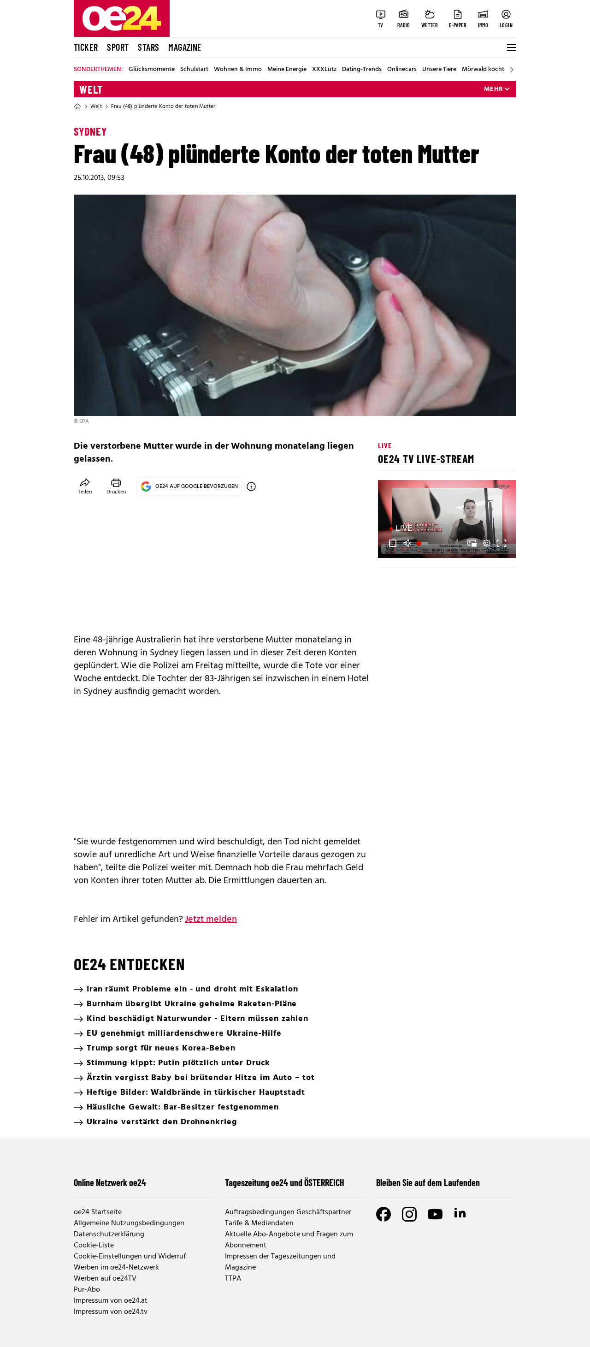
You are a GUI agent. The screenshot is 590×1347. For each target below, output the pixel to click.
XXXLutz (324, 69)
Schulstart (194, 69)
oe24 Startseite (98, 1212)
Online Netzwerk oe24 (110, 1182)
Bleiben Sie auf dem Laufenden (428, 1182)
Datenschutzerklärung (109, 1234)
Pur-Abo (87, 1290)
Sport (118, 47)
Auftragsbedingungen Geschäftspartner (288, 1212)
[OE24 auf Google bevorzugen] (251, 486)
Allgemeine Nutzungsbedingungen (129, 1223)
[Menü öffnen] (511, 47)
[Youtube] (435, 1214)
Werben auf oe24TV (105, 1279)
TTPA (233, 1279)
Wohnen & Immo (238, 69)
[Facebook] (383, 1214)
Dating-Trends (362, 69)
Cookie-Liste (94, 1246)
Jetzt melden (211, 919)
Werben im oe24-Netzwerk (116, 1268)
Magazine (184, 47)
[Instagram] (409, 1214)
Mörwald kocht (483, 69)
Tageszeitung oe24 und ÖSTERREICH (284, 1182)
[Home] (77, 106)
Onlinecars (402, 69)
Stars (148, 47)
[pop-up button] (486, 543)
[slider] (423, 543)
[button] (392, 543)
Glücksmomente (152, 69)
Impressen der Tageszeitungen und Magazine (280, 1262)
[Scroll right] (511, 69)
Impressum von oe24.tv (111, 1312)
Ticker (86, 47)
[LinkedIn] (461, 1214)
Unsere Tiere (439, 69)
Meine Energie (287, 69)
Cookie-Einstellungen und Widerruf (130, 1257)
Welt (91, 89)
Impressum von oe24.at (111, 1301)
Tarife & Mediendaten (259, 1223)
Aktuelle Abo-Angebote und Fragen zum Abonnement (289, 1240)
